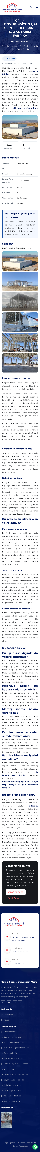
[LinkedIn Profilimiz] (20, 1002)
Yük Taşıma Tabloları (12, 1096)
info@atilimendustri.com (20, 952)
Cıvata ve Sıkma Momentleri (16, 1074)
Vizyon (6, 1020)
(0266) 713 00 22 (15, 892)
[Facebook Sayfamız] (3, 1002)
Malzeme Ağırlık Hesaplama (16, 1064)
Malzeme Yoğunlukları (13, 1058)
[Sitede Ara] (31, 7)
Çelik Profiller (9, 1032)
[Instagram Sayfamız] (15, 1002)
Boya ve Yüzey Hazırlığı (14, 1080)
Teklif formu (14, 898)
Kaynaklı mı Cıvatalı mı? (14, 1101)
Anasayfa (15, 41)
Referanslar (8, 1015)
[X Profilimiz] (9, 1002)
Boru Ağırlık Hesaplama (14, 1042)
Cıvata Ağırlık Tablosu (13, 1091)
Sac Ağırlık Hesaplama (13, 1037)
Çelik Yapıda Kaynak (12, 1085)
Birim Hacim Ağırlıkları (13, 1053)
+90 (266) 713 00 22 (18, 963)
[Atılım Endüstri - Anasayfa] (11, 7)
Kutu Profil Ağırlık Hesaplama (16, 1048)
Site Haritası (9, 1069)
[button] (35, 1147)
